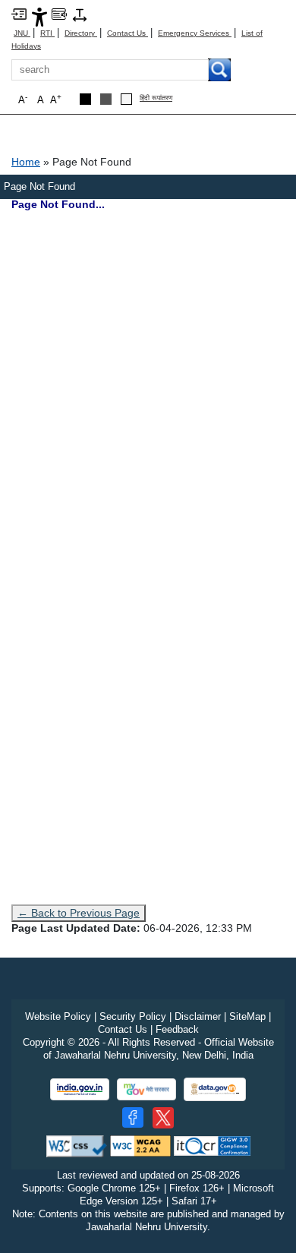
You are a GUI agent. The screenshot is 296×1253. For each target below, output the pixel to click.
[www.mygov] (146, 1089)
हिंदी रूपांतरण (156, 98)
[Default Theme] (126, 99)
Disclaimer (198, 1016)
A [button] (55, 99)
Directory (81, 33)
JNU (22, 33)
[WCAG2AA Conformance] (140, 1145)
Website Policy (58, 1016)
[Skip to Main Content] (19, 13)
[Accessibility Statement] (39, 16)
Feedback (177, 1029)
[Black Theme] (85, 99)
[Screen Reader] (59, 13)
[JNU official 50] (163, 1117)
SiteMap (247, 1016)
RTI (47, 33)
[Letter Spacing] (79, 14)
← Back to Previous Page (78, 913)
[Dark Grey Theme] (106, 99)
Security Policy (132, 1016)
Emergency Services (194, 33)
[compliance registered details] (212, 1145)
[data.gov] (215, 1089)
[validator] (76, 1145)
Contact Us (127, 33)
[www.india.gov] (79, 1089)
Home (25, 162)
